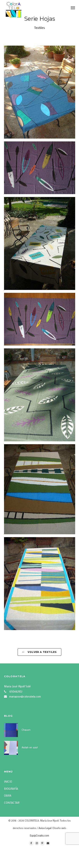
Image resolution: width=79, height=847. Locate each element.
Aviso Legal (45, 828)
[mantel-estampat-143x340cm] (39, 319)
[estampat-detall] (39, 168)
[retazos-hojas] (39, 489)
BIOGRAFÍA (11, 788)
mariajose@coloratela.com (25, 696)
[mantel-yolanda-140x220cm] (39, 395)
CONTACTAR (11, 802)
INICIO (8, 781)
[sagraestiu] (39, 584)
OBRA (7, 795)
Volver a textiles (42, 652)
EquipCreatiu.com (39, 835)
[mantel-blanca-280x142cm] (39, 243)
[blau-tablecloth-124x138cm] (39, 92)
